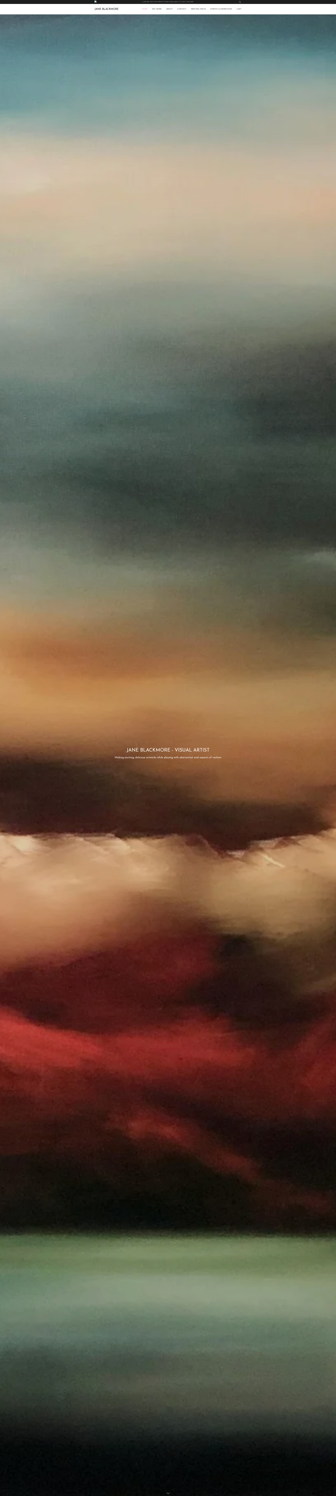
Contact (182, 9)
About (169, 9)
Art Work (157, 9)
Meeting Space (198, 9)
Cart (239, 9)
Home (145, 9)
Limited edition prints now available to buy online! (168, 2)
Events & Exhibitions (221, 9)
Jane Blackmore (106, 9)
